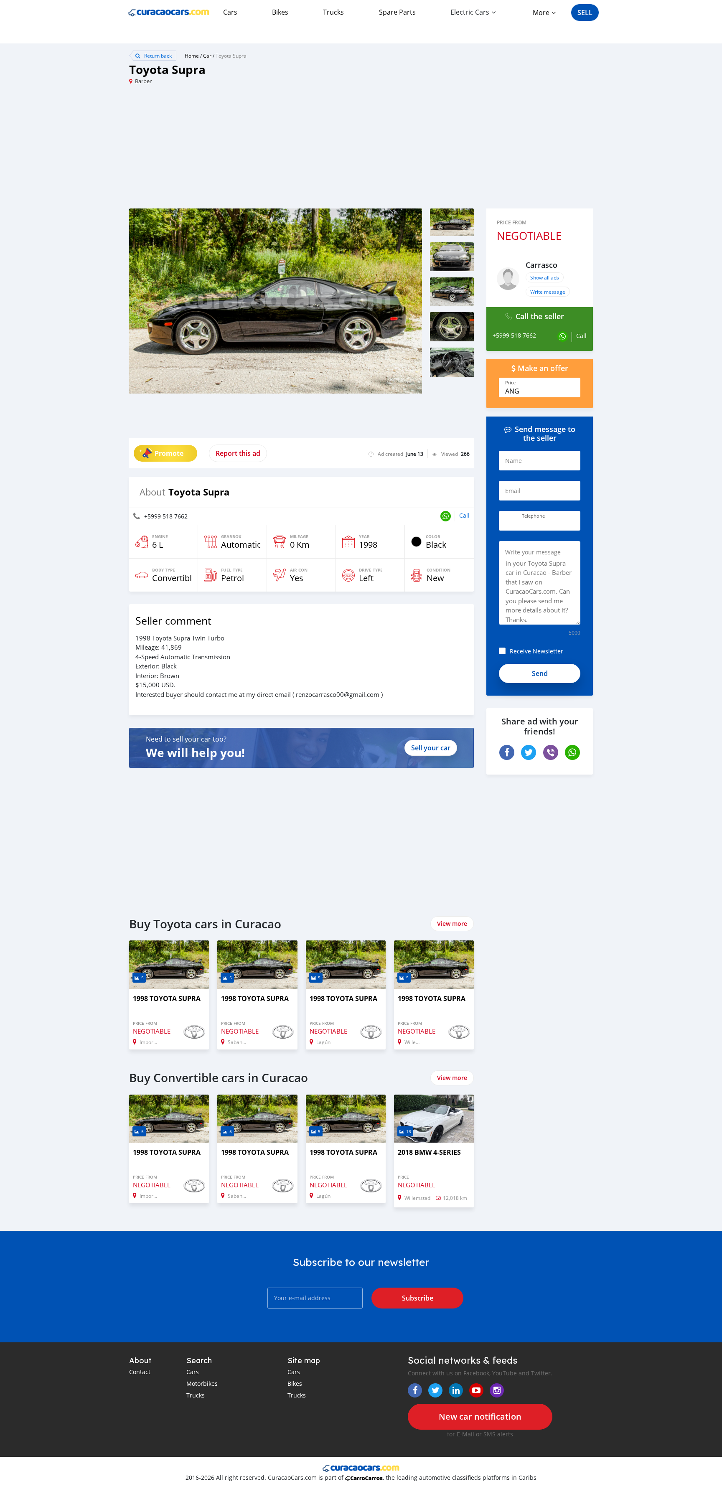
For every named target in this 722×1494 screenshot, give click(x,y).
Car (207, 55)
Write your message (533, 552)
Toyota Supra (231, 55)
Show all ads (544, 277)
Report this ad (238, 453)
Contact (139, 1372)
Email (513, 491)
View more (452, 923)
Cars (230, 12)
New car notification (480, 1416)
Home (192, 55)
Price (510, 383)
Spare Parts (397, 12)
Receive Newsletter (536, 651)
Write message (547, 291)
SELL (584, 12)
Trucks (333, 12)
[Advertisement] (245, 149)
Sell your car (430, 747)
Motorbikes (202, 1383)
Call (464, 515)
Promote (169, 453)
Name (513, 461)
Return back (157, 55)
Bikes (280, 12)
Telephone (533, 516)
